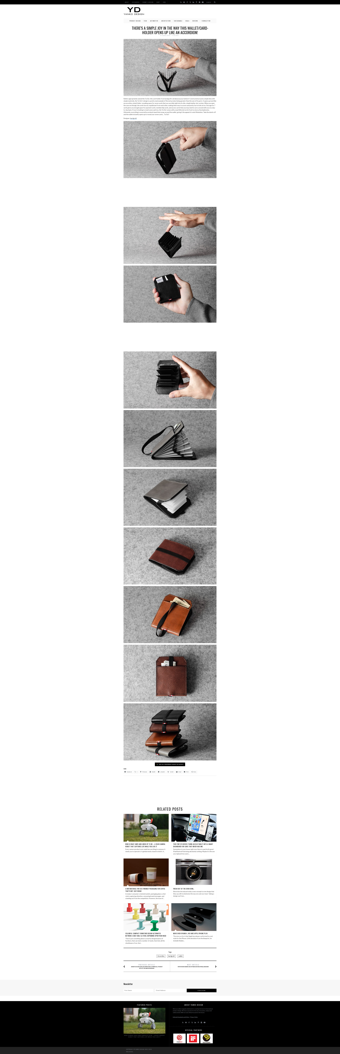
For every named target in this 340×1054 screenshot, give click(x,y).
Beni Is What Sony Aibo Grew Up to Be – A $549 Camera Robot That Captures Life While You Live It (145, 845)
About (127, 2)
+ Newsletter (205, 21)
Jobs (164, 2)
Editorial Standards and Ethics (181, 1017)
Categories (135, 2)
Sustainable (178, 21)
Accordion (161, 956)
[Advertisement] (184, 11)
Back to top (129, 1051)
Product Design (135, 21)
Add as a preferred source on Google (171, 764)
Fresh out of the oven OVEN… (183, 889)
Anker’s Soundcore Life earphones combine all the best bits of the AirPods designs (147, 966)
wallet (180, 956)
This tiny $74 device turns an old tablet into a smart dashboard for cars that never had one (193, 845)
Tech (145, 21)
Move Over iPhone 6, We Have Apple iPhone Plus (190, 933)
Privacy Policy (194, 1017)
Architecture (166, 21)
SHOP (158, 2)
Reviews (195, 21)
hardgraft (133, 118)
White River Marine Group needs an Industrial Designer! (193, 965)
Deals (187, 21)
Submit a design (148, 2)
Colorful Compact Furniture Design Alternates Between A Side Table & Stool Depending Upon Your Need (145, 934)
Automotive (154, 21)
